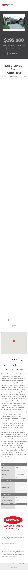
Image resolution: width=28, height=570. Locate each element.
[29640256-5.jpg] (14, 174)
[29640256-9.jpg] (14, 276)
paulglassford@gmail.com (14, 369)
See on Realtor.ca (13, 53)
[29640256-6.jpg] (14, 199)
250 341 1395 (7, 541)
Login (24, 564)
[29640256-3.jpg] (14, 122)
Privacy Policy (14, 567)
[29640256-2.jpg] (14, 97)
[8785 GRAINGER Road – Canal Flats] (14, 22)
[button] (14, 342)
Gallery (18, 49)
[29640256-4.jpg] (14, 148)
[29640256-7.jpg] (14, 225)
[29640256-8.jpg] (14, 251)
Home (14, 565)
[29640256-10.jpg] (14, 302)
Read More (10, 49)
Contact (14, 569)
